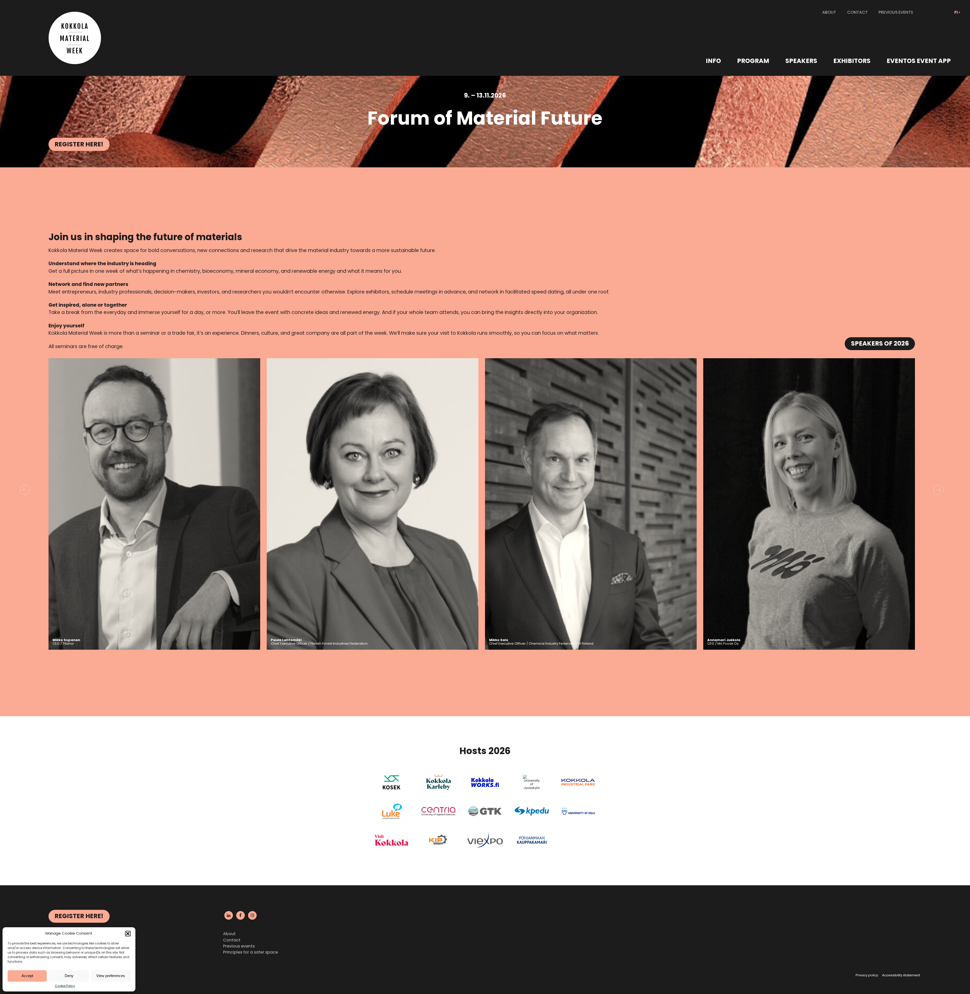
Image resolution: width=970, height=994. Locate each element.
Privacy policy (867, 975)
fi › (957, 12)
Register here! (79, 144)
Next (939, 490)
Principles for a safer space (250, 952)
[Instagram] (252, 915)
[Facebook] (240, 915)
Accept (27, 976)
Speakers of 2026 (880, 343)
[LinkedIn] (228, 915)
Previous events (239, 946)
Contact (231, 940)
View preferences (110, 976)
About (229, 934)
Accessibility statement (901, 975)
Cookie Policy (65, 986)
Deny (69, 976)
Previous (25, 490)
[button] (127, 933)
